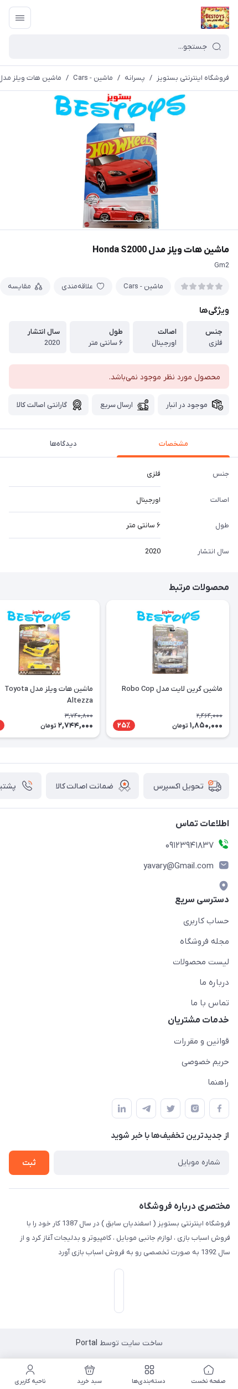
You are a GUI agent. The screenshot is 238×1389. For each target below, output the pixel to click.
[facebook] (219, 1108)
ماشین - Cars (93, 78)
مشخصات (173, 444)
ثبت (29, 1163)
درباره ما (214, 982)
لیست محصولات (201, 962)
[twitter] (170, 1108)
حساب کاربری (206, 921)
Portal (86, 1343)
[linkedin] (122, 1108)
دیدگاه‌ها (63, 444)
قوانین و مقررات (201, 1041)
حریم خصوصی (205, 1061)
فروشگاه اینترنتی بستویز (193, 78)
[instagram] (195, 1108)
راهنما (218, 1082)
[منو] (20, 18)
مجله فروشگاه (204, 941)
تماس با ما (209, 1003)
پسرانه (135, 78)
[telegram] (146, 1108)
